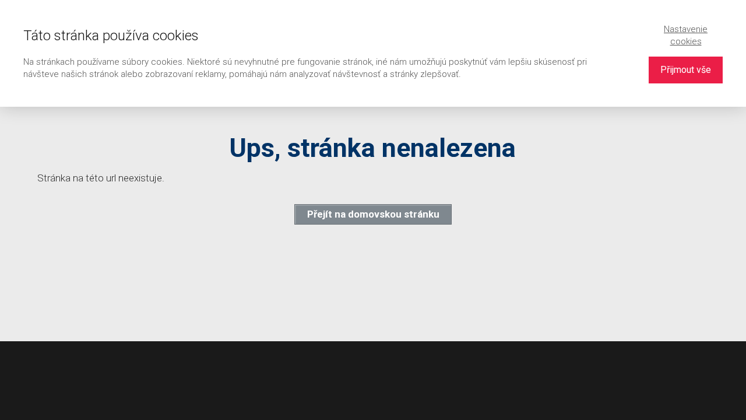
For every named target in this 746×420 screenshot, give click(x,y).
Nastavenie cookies (686, 35)
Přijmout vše (685, 69)
